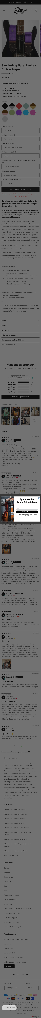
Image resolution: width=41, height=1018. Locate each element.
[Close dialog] (39, 498)
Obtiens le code (27, 512)
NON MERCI (27, 518)
